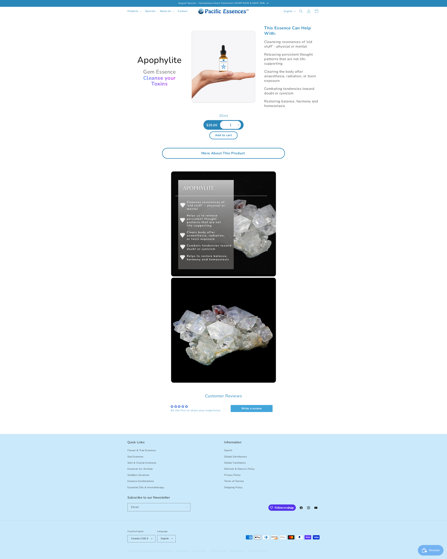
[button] (134, 11)
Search (228, 450)
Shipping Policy (233, 487)
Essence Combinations (140, 481)
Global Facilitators (235, 462)
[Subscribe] (186, 507)
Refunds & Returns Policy (239, 469)
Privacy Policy (232, 475)
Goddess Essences (138, 475)
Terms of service (218, 550)
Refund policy (182, 550)
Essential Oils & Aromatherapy (145, 487)
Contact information (257, 550)
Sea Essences (135, 456)
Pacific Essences (144, 551)
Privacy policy (200, 550)
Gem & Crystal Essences (141, 462)
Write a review (251, 408)
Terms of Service (234, 481)
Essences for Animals (140, 469)
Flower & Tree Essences (141, 450)
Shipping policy (237, 550)
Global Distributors (235, 456)
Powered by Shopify (163, 551)
